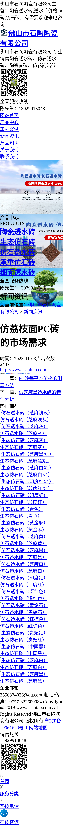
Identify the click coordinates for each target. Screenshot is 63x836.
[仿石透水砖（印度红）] (24, 578)
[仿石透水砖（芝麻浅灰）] (26, 412)
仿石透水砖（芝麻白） (23, 571)
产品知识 (9, 143)
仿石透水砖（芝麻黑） (23, 557)
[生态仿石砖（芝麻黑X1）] (27, 454)
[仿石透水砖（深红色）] (24, 591)
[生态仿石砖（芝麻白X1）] (27, 467)
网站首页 (9, 115)
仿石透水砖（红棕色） (23, 626)
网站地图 (38, 727)
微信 (29, 373)
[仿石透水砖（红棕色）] (24, 619)
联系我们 (9, 156)
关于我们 (9, 149)
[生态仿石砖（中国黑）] (24, 646)
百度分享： (3, 373)
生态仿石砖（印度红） (23, 502)
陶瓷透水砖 (17, 232)
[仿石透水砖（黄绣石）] (24, 605)
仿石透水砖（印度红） (23, 584)
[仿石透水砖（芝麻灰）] (24, 426)
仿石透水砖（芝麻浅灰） (26, 419)
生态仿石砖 (17, 242)
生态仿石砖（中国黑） (23, 653)
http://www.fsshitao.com (23, 369)
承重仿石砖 (17, 262)
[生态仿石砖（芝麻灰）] (24, 440)
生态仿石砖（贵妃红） (23, 639)
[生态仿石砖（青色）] (21, 509)
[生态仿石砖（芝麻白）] (24, 660)
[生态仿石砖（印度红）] (24, 495)
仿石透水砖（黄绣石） (23, 612)
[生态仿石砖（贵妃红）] (24, 633)
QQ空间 (9, 373)
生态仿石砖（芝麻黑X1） (26, 461)
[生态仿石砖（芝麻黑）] (24, 674)
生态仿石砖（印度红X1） (26, 488)
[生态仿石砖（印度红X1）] (27, 481)
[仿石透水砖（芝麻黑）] (24, 550)
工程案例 (9, 129)
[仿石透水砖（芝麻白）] (24, 564)
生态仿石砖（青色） (21, 516)
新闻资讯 (9, 136)
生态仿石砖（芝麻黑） (23, 681)
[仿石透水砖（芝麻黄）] (24, 536)
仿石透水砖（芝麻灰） (23, 433)
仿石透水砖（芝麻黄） (23, 543)
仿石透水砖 (17, 252)
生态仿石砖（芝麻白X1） (26, 474)
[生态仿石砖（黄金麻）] (24, 522)
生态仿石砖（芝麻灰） (23, 447)
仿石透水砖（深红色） (23, 598)
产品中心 (9, 122)
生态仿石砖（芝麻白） (23, 667)
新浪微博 (14, 373)
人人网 (25, 373)
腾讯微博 (20, 373)
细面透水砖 (17, 273)
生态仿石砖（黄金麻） (23, 529)
